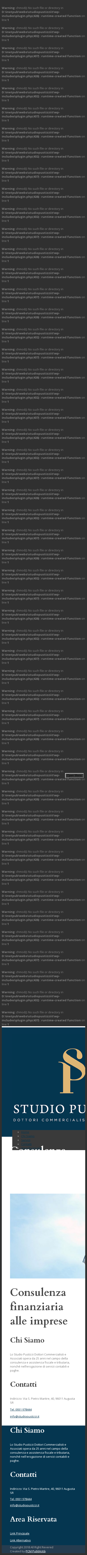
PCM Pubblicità (36, 1551)
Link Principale (19, 1533)
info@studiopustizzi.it (24, 1416)
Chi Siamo (28, 1136)
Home (25, 1132)
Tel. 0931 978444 (21, 1409)
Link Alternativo (20, 1540)
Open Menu (74, 775)
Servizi (25, 1140)
